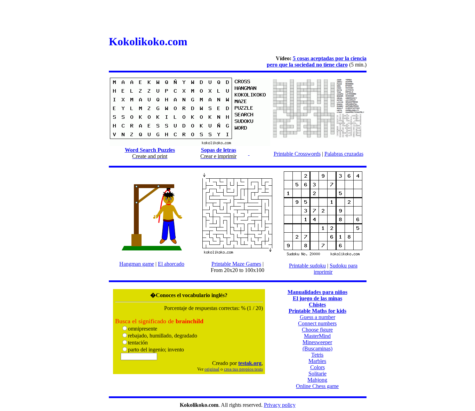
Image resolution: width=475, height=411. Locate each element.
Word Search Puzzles (150, 150)
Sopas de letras (218, 150)
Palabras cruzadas (343, 154)
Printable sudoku (307, 266)
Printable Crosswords (297, 154)
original (211, 369)
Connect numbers (317, 323)
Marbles (317, 361)
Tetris (317, 355)
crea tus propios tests (243, 369)
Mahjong (317, 380)
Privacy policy (280, 405)
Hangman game (136, 264)
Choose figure (317, 330)
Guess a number (317, 317)
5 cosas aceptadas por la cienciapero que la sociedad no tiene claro (317, 61)
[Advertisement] (237, 18)
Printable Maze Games (236, 264)
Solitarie (317, 374)
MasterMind (317, 336)
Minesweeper (317, 342)
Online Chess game (317, 386)
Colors (317, 367)
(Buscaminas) (317, 348)
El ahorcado (171, 264)
